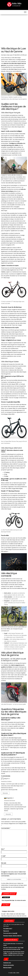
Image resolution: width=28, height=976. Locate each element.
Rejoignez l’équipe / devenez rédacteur (12, 935)
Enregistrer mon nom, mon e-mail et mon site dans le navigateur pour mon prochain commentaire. (13, 874)
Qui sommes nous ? (7, 928)
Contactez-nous (7, 962)
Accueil (3, 914)
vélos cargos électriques (15, 488)
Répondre (5, 793)
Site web (3, 863)
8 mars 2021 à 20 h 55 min (9, 800)
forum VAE (15, 933)
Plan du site (6, 931)
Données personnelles (8, 965)
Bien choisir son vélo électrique (16, 914)
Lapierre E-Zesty (21, 274)
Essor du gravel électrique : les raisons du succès (13, 900)
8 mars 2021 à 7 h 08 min (6, 781)
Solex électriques (10, 338)
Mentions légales (7, 967)
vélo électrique (12, 69)
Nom (3, 849)
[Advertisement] (14, 29)
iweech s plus (6, 248)
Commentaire (5, 828)
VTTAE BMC (4, 399)
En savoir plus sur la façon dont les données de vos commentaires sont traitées (14, 887)
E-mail (3, 856)
